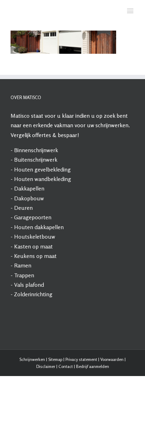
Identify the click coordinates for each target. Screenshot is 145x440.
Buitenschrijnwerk (35, 188)
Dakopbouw (29, 227)
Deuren (23, 236)
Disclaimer (45, 395)
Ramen (22, 294)
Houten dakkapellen (39, 255)
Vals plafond (29, 313)
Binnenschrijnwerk (36, 179)
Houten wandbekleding (42, 208)
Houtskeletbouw (34, 265)
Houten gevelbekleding (42, 198)
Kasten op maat (33, 275)
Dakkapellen (29, 217)
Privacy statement (81, 388)
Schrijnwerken (32, 388)
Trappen (24, 304)
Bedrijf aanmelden (92, 395)
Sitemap (55, 388)
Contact (65, 395)
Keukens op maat (35, 285)
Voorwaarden (112, 388)
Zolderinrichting (33, 323)
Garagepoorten (32, 246)
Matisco (20, 144)
